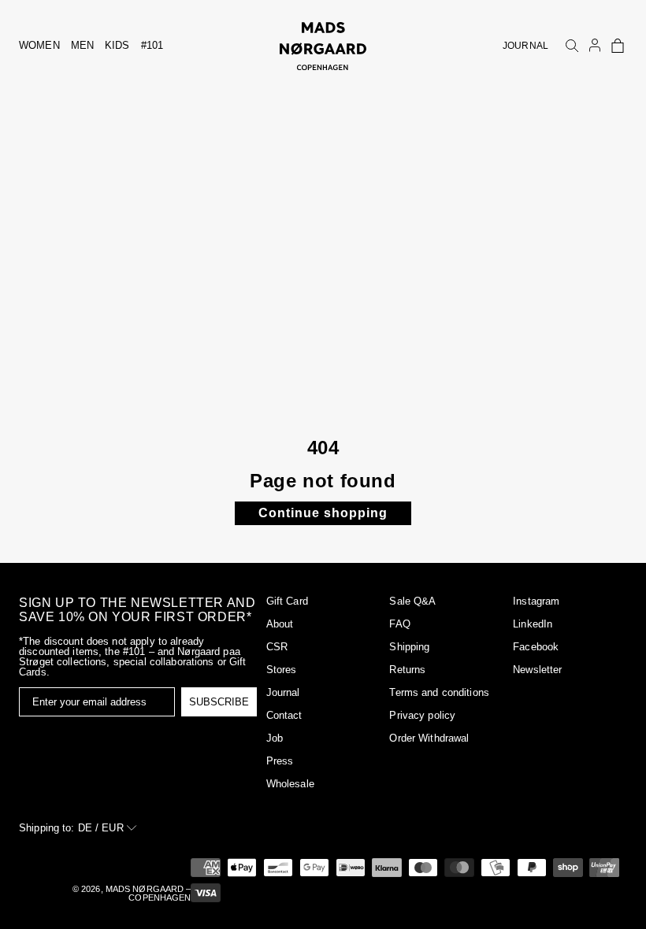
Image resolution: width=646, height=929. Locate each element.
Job (274, 738)
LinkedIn (532, 624)
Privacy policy (422, 715)
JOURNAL (525, 45)
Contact (284, 715)
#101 (152, 45)
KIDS (117, 45)
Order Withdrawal (429, 738)
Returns (407, 669)
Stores (281, 669)
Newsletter (537, 669)
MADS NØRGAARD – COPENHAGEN (148, 893)
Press (280, 761)
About (280, 624)
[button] (617, 45)
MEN (82, 45)
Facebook (536, 647)
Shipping (409, 647)
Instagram (536, 601)
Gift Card (287, 601)
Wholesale (290, 784)
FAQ (399, 624)
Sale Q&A (412, 601)
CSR (277, 647)
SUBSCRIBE (219, 702)
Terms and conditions (439, 692)
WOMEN (39, 45)
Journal (283, 692)
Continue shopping (323, 513)
